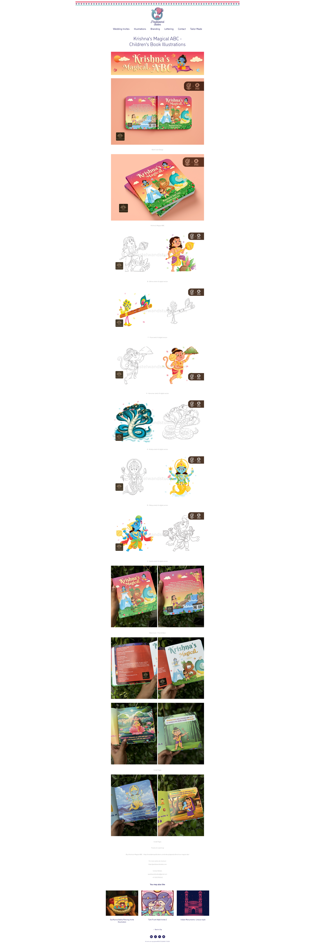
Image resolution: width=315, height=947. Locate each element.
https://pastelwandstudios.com (157, 864)
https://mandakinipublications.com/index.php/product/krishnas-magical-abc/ (166, 854)
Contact (182, 28)
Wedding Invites (121, 28)
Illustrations (140, 28)
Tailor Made (196, 28)
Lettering (169, 28)
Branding (155, 28)
